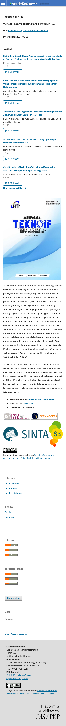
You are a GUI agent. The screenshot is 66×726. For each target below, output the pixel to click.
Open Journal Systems (16, 633)
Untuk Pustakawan (13, 493)
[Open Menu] (3, 3)
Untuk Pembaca (12, 483)
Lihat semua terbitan (13, 188)
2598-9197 (28, 403)
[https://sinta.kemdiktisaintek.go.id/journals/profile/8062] (33, 446)
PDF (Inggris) (14, 72)
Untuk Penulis (11, 488)
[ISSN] (16, 419)
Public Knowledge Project (19, 675)
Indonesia (9, 517)
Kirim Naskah (13, 598)
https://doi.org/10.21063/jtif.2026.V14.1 (28, 30)
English (8, 512)
